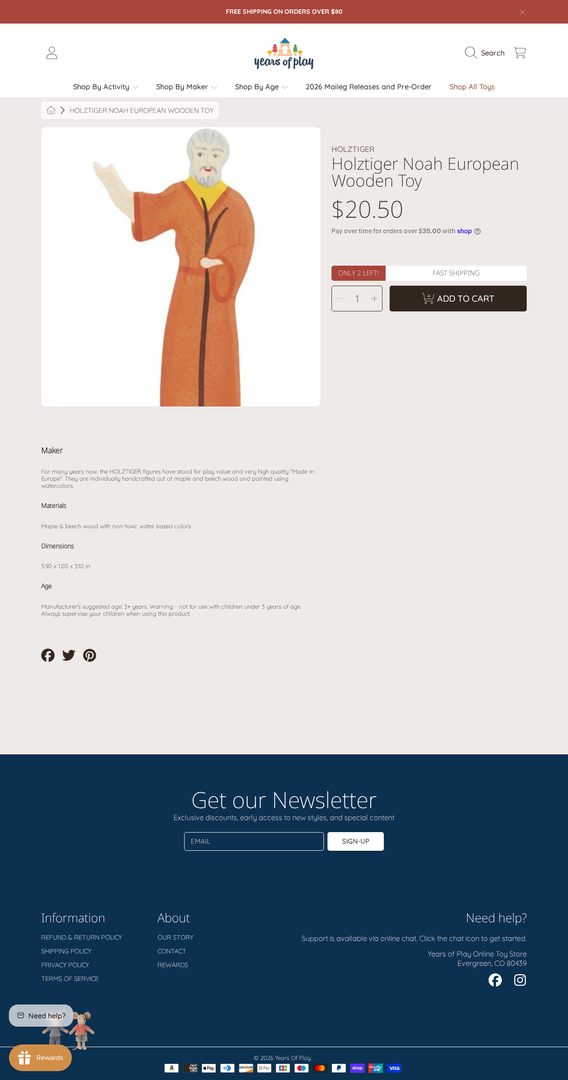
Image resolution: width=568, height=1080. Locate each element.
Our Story (175, 937)
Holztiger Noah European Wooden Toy (141, 110)
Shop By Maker (183, 86)
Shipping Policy (66, 951)
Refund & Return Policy (81, 937)
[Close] (522, 12)
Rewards (173, 965)
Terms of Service (70, 979)
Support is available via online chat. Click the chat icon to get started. (414, 938)
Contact (172, 951)
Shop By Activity (102, 86)
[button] (487, 53)
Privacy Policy (65, 965)
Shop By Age (258, 86)
